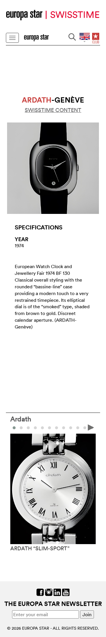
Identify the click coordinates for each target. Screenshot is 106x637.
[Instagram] (48, 592)
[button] (21, 428)
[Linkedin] (57, 592)
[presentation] (15, 427)
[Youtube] (65, 592)
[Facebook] (40, 592)
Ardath (20, 419)
